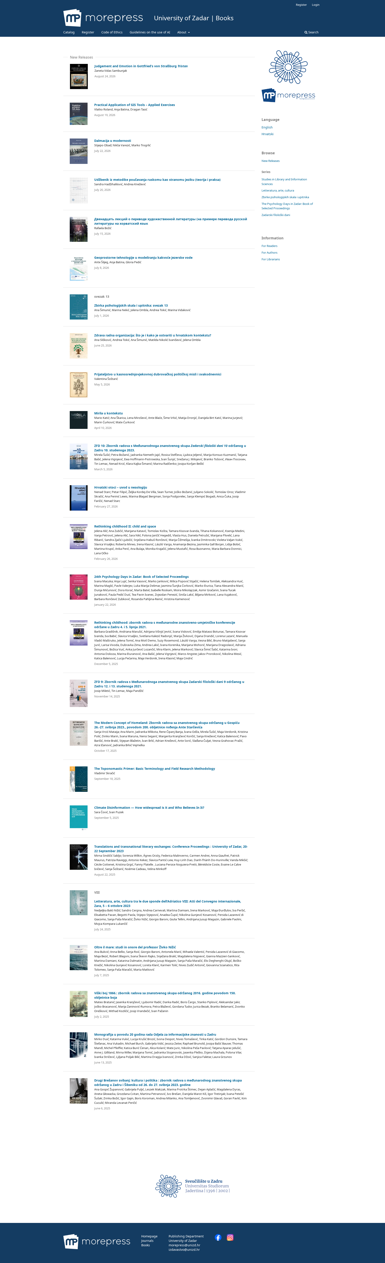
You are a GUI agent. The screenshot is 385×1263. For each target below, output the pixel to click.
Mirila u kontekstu (108, 413)
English (267, 127)
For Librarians (271, 259)
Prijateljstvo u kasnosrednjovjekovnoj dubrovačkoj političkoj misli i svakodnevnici (157, 374)
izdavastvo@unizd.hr (184, 1249)
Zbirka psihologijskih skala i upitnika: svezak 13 (131, 305)
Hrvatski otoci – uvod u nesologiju (120, 487)
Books (145, 1245)
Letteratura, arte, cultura (278, 190)
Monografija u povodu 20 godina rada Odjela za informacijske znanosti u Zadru (155, 1034)
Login (315, 5)
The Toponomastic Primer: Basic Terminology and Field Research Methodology (154, 768)
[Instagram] (230, 1239)
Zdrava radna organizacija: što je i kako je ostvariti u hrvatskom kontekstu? (152, 335)
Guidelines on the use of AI (150, 32)
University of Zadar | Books (193, 18)
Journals (147, 1241)
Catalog (69, 32)
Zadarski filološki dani (276, 215)
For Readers (269, 246)
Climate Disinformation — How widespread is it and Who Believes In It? (149, 807)
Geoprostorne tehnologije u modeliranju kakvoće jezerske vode (143, 257)
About (182, 32)
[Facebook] (220, 1239)
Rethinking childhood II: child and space (125, 526)
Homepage (149, 1236)
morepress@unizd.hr (184, 1245)
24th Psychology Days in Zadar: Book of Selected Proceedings (141, 576)
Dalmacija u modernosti (112, 141)
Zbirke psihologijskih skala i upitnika (285, 197)
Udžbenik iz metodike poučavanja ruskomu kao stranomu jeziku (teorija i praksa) (157, 179)
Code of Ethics (112, 32)
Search (313, 32)
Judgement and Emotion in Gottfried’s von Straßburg (141, 66)
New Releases (271, 161)
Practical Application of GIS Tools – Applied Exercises (134, 105)
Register (88, 32)
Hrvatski (268, 134)
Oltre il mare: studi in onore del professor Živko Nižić (135, 947)
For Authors (269, 253)
